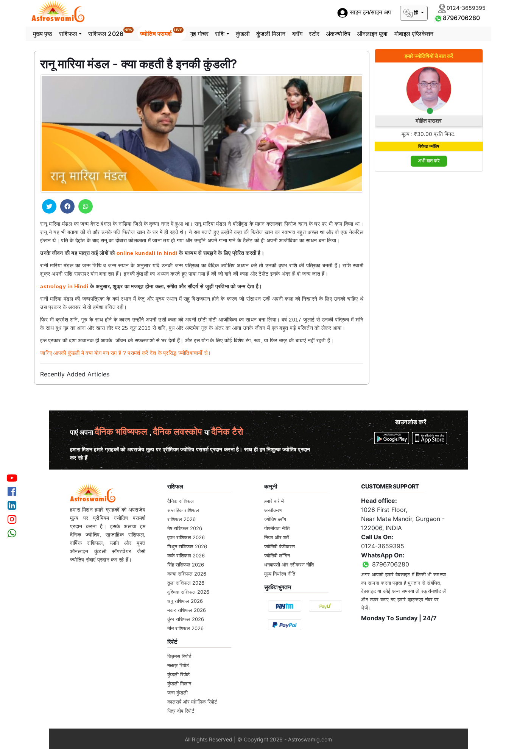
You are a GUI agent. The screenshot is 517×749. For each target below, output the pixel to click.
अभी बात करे (429, 161)
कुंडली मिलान (271, 33)
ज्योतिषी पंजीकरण (279, 546)
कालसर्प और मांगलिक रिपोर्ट (192, 702)
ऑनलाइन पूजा (372, 33)
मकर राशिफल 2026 (186, 610)
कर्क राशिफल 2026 (186, 555)
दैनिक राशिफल (180, 501)
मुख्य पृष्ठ (43, 33)
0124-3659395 (382, 546)
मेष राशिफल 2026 (184, 528)
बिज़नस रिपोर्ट (179, 656)
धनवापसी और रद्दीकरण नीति (289, 565)
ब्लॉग (297, 33)
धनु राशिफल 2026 (185, 601)
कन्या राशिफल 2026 (186, 574)
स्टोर (314, 33)
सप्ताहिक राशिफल (183, 510)
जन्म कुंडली (177, 693)
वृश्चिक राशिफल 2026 (188, 592)
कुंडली (243, 33)
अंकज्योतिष (338, 33)
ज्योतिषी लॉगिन (277, 555)
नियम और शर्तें (276, 537)
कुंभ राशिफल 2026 (185, 619)
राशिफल (68, 33)
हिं (416, 12)
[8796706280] (438, 18)
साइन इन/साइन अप (369, 12)
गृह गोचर (199, 33)
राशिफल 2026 (110, 32)
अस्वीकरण (273, 510)
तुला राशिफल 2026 (185, 583)
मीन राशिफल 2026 (185, 628)
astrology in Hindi (64, 286)
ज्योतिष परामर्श (161, 32)
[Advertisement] (428, 291)
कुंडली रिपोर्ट (178, 674)
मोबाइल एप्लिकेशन (414, 33)
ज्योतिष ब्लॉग (275, 519)
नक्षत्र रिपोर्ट (178, 665)
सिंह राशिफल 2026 (185, 565)
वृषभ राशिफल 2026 (186, 537)
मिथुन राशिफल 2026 (187, 546)
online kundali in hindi (147, 253)
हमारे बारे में (274, 501)
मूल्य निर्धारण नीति (279, 574)
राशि (219, 33)
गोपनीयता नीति (277, 528)
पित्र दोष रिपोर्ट (180, 711)
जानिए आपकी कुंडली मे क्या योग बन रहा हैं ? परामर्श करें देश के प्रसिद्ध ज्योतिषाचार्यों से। (125, 353)
